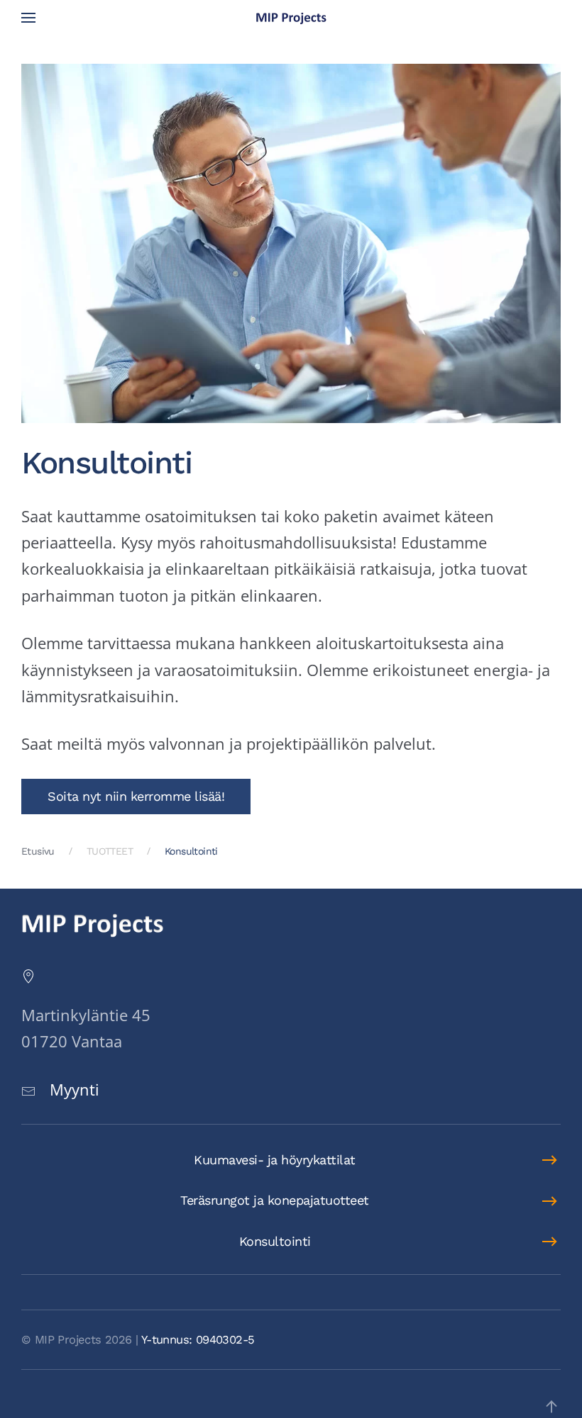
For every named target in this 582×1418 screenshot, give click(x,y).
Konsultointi (275, 1241)
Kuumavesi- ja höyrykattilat (275, 1159)
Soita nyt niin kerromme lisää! (136, 796)
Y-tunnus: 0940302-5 (198, 1339)
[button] (28, 17)
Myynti (74, 1089)
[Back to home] (291, 17)
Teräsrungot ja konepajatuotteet (274, 1200)
